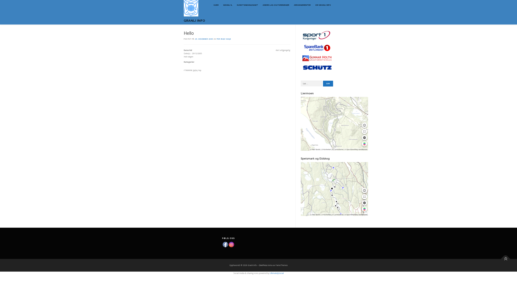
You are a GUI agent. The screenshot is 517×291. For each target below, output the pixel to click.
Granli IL (227, 5)
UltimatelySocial (277, 273)
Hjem (216, 5)
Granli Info (194, 20)
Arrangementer (302, 5)
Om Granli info (323, 5)
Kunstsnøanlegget (247, 5)
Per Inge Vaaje (224, 39)
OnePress (263, 265)
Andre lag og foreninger (276, 5)
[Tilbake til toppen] (505, 259)
